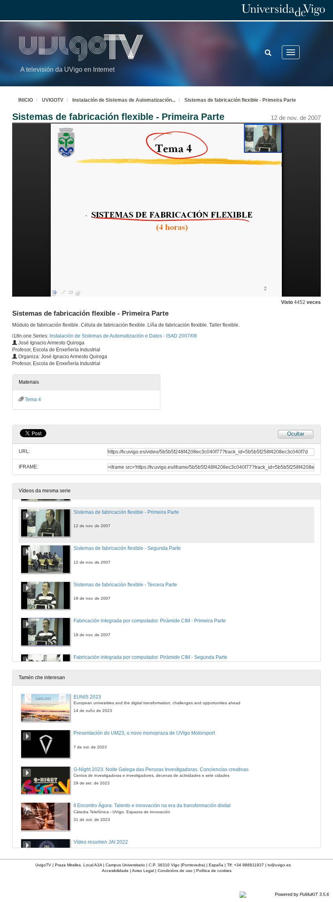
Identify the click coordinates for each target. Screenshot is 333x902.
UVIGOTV (52, 100)
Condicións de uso (175, 870)
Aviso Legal (143, 870)
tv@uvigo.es (279, 865)
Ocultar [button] (295, 434)
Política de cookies (213, 870)
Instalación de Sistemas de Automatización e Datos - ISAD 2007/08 (123, 336)
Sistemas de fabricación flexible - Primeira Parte (240, 100)
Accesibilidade (115, 870)
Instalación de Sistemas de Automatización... (123, 100)
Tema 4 (33, 399)
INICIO (25, 100)
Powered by (302, 894)
